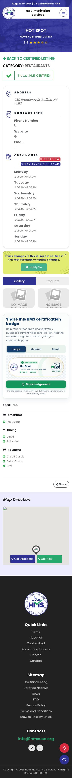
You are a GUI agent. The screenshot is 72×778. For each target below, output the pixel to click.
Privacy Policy (36, 705)
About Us (36, 637)
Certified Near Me (36, 688)
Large (16, 349)
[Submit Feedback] (64, 759)
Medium (36, 349)
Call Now (46, 559)
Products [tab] (52, 281)
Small (55, 349)
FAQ (36, 699)
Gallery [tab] (19, 281)
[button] (36, 550)
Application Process (36, 649)
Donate (36, 655)
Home (24, 36)
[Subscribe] (64, 748)
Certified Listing (41, 36)
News (36, 694)
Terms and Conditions (36, 711)
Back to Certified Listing (30, 58)
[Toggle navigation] (63, 13)
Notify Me (35, 267)
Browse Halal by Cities (36, 717)
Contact (36, 661)
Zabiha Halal (36, 643)
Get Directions (23, 559)
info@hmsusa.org (36, 738)
